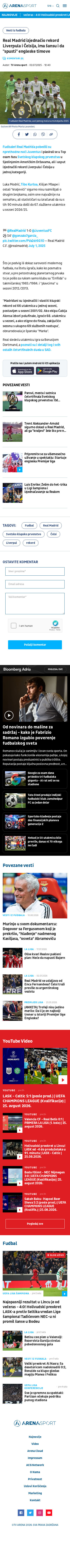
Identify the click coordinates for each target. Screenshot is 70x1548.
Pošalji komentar (35, 645)
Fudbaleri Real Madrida (19, 147)
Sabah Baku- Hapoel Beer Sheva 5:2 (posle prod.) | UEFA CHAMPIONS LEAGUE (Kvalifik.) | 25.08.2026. (45, 1204)
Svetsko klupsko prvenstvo (23, 534)
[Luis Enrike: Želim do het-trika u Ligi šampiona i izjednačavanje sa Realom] (12, 493)
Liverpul (11, 543)
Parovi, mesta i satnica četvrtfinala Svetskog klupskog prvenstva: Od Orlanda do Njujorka (41, 396)
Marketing (35, 1493)
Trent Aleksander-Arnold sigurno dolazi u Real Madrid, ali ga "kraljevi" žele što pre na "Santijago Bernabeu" (45, 427)
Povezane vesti (16, 385)
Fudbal (29, 525)
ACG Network (35, 1465)
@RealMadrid (16, 231)
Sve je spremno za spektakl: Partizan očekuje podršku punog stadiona (44, 1396)
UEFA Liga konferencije (33, 1387)
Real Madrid (50, 525)
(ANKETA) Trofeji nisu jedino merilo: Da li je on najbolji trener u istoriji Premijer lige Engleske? (44, 1013)
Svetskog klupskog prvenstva (39, 157)
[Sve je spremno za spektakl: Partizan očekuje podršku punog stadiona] (12, 1394)
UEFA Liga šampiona (16, 1293)
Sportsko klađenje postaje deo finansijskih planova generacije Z (44, 820)
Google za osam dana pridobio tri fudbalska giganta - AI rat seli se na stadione (43, 778)
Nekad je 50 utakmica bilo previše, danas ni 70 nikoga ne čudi (45, 841)
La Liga (29, 949)
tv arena (19, 1525)
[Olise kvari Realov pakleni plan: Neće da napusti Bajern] (12, 958)
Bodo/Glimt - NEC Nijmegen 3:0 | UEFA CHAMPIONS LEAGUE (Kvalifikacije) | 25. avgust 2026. (44, 1178)
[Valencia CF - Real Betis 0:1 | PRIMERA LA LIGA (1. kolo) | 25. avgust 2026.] (12, 1123)
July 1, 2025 (36, 246)
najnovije (35, 1437)
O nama (35, 1472)
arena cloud (35, 1451)
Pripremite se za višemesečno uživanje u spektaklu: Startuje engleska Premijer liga (45, 457)
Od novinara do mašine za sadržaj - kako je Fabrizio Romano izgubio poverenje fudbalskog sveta (29, 735)
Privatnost (35, 1479)
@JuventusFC (42, 231)
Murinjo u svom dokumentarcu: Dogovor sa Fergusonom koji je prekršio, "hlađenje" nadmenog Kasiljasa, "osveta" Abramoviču (30, 931)
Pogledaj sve (55, 669)
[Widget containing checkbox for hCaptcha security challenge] (35, 625)
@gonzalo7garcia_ (25, 236)
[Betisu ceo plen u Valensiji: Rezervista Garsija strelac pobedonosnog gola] (12, 1341)
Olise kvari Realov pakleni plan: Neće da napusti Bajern (44, 956)
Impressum (35, 1458)
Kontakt (35, 1500)
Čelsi (53, 534)
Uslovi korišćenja (35, 1486)
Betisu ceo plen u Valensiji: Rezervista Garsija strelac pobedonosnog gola (43, 1340)
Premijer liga (33, 1002)
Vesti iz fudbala (15, 30)
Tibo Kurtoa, (29, 184)
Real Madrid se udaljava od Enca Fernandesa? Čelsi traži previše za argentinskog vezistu (44, 986)
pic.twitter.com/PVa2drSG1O (23, 241)
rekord (30, 543)
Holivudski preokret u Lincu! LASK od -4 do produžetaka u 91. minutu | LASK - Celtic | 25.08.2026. (45, 1151)
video (35, 1444)
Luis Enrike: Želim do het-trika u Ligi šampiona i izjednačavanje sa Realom (45, 488)
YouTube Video (18, 1041)
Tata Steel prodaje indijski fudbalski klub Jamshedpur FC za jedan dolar (45, 798)
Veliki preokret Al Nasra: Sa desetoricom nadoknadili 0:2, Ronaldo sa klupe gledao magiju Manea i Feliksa (45, 1369)
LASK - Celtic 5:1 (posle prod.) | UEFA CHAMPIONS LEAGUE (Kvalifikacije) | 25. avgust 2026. (34, 1101)
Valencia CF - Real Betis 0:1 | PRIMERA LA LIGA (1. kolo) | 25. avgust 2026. (45, 1123)
